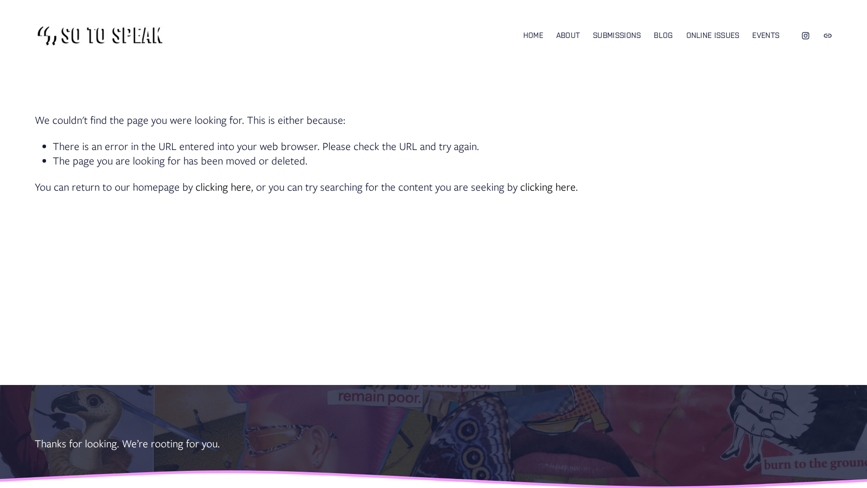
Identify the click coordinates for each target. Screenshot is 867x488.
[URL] (827, 35)
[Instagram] (805, 35)
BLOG (663, 35)
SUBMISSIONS (617, 35)
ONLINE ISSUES (713, 35)
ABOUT (568, 35)
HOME (533, 35)
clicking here (223, 186)
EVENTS (765, 35)
